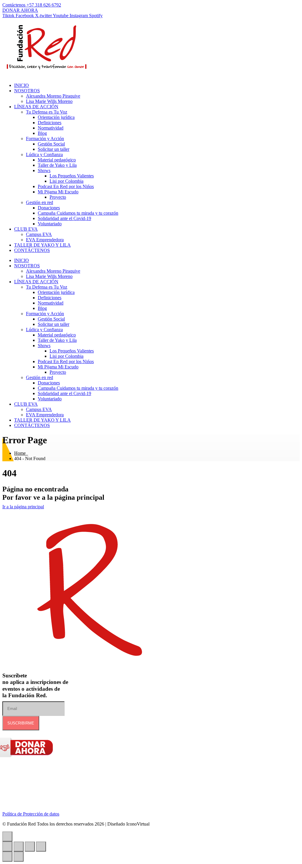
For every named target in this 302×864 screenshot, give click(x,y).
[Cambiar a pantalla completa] (19, 847)
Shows (44, 170)
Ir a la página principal (23, 506)
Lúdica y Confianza (44, 154)
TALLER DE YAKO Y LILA (42, 244)
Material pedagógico (57, 159)
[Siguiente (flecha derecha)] (19, 857)
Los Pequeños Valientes (72, 175)
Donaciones (49, 207)
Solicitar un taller (53, 149)
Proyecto (58, 197)
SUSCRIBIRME (20, 723)
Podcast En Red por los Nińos (66, 186)
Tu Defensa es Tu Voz (46, 111)
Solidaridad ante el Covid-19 (64, 218)
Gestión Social (51, 143)
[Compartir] (30, 847)
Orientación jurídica (56, 117)
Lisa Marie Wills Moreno (49, 101)
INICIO (21, 85)
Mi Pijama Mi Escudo (58, 191)
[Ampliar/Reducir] (7, 847)
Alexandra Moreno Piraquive (53, 95)
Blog (42, 133)
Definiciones (49, 122)
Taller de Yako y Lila (57, 165)
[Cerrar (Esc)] (41, 847)
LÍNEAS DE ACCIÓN (36, 106)
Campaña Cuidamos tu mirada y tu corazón (78, 213)
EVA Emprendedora (45, 239)
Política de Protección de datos (30, 813)
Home (21, 453)
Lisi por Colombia (66, 181)
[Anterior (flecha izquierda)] (7, 857)
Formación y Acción (45, 138)
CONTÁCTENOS (32, 250)
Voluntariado (50, 223)
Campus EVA (39, 234)
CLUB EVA (26, 229)
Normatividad (50, 127)
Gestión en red (39, 202)
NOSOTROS (27, 90)
